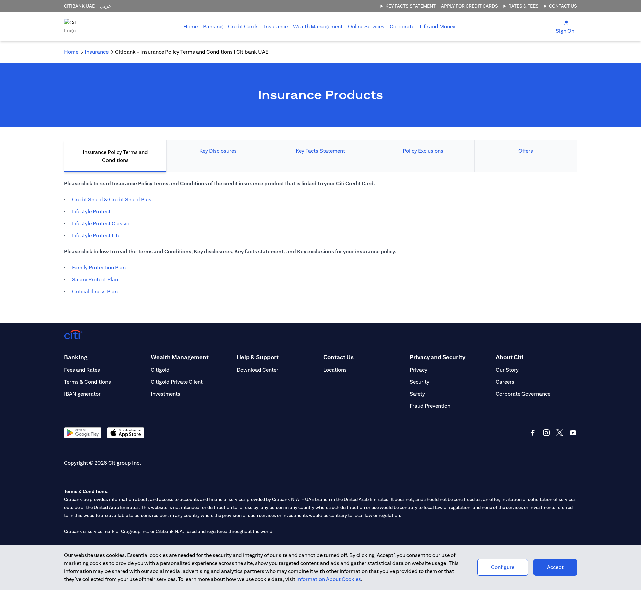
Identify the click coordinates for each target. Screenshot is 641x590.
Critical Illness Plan (95, 291)
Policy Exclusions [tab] (423, 151)
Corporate (402, 26)
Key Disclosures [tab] (218, 151)
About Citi (509, 357)
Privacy (418, 370)
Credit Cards (243, 26)
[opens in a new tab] (82, 432)
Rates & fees (523, 6)
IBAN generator (82, 394)
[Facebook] (533, 433)
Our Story (507, 370)
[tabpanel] (320, 241)
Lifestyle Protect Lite (96, 235)
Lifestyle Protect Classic (100, 223)
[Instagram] (546, 433)
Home (190, 26)
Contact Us (563, 6)
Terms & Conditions (87, 382)
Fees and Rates (82, 370)
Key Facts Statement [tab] (320, 151)
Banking (213, 26)
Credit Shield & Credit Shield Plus (111, 199)
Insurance (276, 26)
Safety (417, 394)
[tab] (213, 27)
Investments (165, 394)
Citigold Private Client (177, 382)
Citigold (160, 370)
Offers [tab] (525, 151)
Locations (335, 370)
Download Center (257, 370)
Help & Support (258, 357)
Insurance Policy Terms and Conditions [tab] (115, 156)
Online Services (366, 26)
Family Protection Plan (99, 267)
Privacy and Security (437, 357)
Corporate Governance (523, 394)
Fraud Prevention (430, 406)
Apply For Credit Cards (469, 6)
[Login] (566, 22)
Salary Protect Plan (95, 279)
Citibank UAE (79, 6)
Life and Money (437, 26)
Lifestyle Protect (91, 211)
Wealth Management (318, 26)
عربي (105, 6)
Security (419, 382)
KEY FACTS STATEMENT (410, 6)
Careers (505, 382)
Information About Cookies (328, 579)
